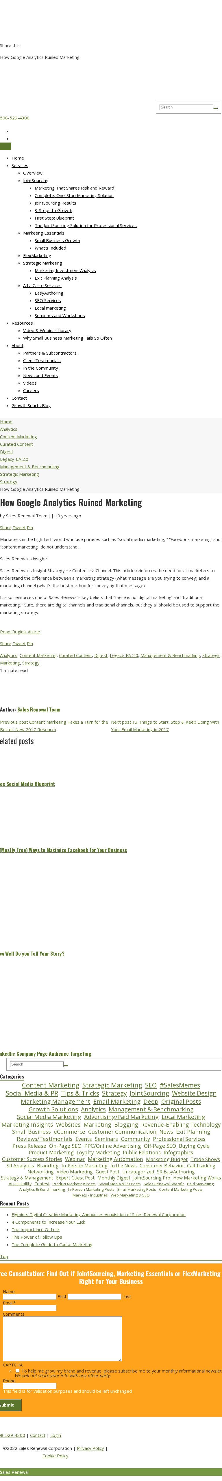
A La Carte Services (42, 285)
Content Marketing (38, 655)
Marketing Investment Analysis (65, 270)
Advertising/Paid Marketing (121, 1117)
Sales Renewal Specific (164, 1184)
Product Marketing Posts (74, 1184)
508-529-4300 (14, 118)
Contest (42, 1183)
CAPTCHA (13, 1365)
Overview (32, 173)
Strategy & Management (27, 1178)
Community (135, 1139)
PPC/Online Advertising (112, 1146)
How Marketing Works (197, 1178)
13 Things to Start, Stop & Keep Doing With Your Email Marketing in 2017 (165, 725)
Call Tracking (201, 1166)
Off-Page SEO (160, 1146)
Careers (31, 390)
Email (9, 1303)
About (17, 345)
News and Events (40, 375)
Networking (40, 1172)
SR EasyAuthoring (176, 1172)
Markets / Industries (90, 1195)
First (62, 1296)
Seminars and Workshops (60, 315)
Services (20, 165)
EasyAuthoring (49, 293)
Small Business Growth (57, 240)
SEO (151, 1085)
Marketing (97, 1124)
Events (83, 1139)
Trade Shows (205, 1159)
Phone (9, 1380)
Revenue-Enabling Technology (181, 1124)
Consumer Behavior (162, 1165)
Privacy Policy (90, 1448)
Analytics (8, 655)
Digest (101, 655)
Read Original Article (20, 631)
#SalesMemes (180, 1085)
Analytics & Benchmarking (42, 1189)
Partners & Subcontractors (50, 353)
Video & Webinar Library (47, 330)
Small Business (31, 1131)
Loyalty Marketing (98, 1152)
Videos (30, 383)
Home (18, 158)
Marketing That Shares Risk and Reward (74, 188)
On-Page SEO (65, 1146)
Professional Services (179, 1139)
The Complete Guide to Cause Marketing (52, 1244)
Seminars (106, 1139)
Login (55, 1435)
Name (9, 1291)
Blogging (126, 1124)
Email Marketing (116, 1101)
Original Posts (181, 1101)
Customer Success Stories (32, 1159)
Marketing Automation (115, 1159)
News (166, 1131)
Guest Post (107, 1172)
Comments (14, 1314)
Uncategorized (138, 1172)
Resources (22, 323)
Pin (30, 527)
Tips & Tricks (80, 1093)
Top (4, 1256)
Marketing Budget (167, 1159)
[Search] (215, 108)
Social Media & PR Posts (120, 1184)
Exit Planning (193, 1131)
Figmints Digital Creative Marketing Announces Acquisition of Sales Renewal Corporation (99, 1214)
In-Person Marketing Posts (91, 1189)
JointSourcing (36, 180)
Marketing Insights (27, 1124)
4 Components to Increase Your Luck (48, 1222)
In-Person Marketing (85, 1165)
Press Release (29, 1146)
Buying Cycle (194, 1146)
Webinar (75, 1159)
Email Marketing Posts (136, 1189)
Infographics (178, 1152)
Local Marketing (183, 1117)
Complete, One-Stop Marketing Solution (74, 195)
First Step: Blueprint (54, 218)
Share (5, 527)
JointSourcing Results (55, 203)
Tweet (19, 527)
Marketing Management (55, 1101)
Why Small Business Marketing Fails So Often (67, 338)
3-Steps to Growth (53, 210)
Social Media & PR (32, 1093)
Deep (150, 1101)
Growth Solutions (53, 1109)
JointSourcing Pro (151, 1178)
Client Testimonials (42, 360)
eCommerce (69, 1131)
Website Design (194, 1093)
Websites (68, 1124)
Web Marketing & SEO (130, 1195)
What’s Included (50, 248)
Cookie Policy (55, 1455)
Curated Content (75, 655)
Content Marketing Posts (181, 1189)
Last (126, 1296)
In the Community (40, 368)
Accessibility (20, 1183)
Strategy (31, 663)
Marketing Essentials (43, 233)
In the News (123, 1165)
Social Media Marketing (49, 1117)
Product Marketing (51, 1152)
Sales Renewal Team (38, 709)
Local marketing (50, 308)
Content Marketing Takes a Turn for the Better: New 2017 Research (54, 725)
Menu (5, 146)
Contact (19, 398)
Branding (48, 1165)
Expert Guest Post (75, 1178)
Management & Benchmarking (170, 655)
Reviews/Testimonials (45, 1138)
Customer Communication (122, 1131)
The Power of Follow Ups (37, 1237)
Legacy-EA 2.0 (124, 655)
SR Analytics (20, 1165)
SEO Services (48, 300)
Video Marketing (75, 1172)
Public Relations (142, 1152)
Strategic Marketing (42, 263)
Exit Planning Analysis (56, 278)
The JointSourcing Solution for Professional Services (86, 225)
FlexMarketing (37, 255)
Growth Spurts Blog (31, 405)
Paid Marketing (200, 1184)
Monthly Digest (113, 1178)
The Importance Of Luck (36, 1229)
